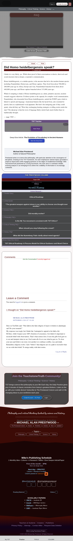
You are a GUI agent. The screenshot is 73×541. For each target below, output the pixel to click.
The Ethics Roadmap (36, 188)
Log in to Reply (61, 352)
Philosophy (22, 9)
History (48, 9)
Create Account (43, 281)
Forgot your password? (36, 287)
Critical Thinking (32, 9)
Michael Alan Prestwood (23, 318)
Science (42, 9)
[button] (47, 4)
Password (27, 271)
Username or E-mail (30, 263)
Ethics (36, 184)
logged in (18, 302)
